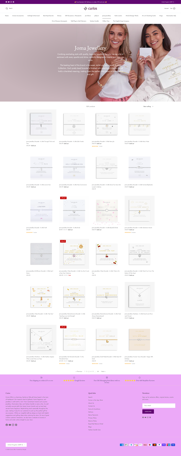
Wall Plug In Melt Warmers (78, 21)
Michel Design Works (132, 16)
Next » (103, 371)
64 (98, 371)
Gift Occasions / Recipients (73, 16)
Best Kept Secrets (48, 16)
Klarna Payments (93, 415)
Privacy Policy (92, 418)
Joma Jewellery (106, 16)
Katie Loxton (118, 16)
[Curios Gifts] (90, 8)
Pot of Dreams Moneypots (59, 21)
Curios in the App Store (95, 400)
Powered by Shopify (21, 449)
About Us (91, 403)
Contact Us (91, 406)
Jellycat (97, 16)
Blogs (90, 427)
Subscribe (148, 411)
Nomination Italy (171, 16)
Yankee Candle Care (94, 430)
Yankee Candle (94, 21)
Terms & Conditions (94, 409)
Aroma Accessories (18, 16)
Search (90, 397)
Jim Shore (88, 16)
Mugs (161, 16)
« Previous (79, 371)
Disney (59, 16)
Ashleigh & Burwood (33, 16)
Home (7, 16)
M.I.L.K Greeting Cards (149, 16)
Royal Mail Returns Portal (95, 424)
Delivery (90, 412)
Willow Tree (105, 21)
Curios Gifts (13, 449)
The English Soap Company (121, 21)
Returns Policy (92, 421)
